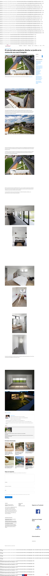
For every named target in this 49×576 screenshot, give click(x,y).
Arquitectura (20, 45)
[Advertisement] (19, 82)
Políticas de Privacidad (22, 505)
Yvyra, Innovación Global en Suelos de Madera (39, 82)
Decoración (36, 45)
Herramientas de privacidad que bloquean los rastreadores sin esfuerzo (38, 72)
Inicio (5, 54)
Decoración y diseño (8, 48)
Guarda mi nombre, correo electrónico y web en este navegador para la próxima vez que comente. (18, 494)
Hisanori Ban (30, 76)
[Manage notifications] (47, 574)
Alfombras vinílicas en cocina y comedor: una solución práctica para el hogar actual (11, 521)
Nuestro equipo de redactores (9, 504)
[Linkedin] (5, 425)
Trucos (32, 45)
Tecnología (29, 45)
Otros (40, 45)
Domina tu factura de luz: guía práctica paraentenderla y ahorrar (10, 519)
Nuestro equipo (21, 503)
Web (5, 490)
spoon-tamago (8, 412)
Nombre (6, 482)
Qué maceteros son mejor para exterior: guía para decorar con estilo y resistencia (10, 525)
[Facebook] (6, 425)
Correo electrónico (8, 486)
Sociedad (24, 45)
